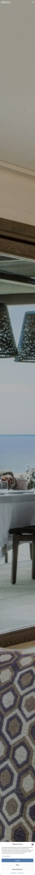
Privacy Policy (21, 872)
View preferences (17, 869)
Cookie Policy (14, 872)
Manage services (6, 856)
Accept (17, 860)
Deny (17, 865)
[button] (32, 844)
